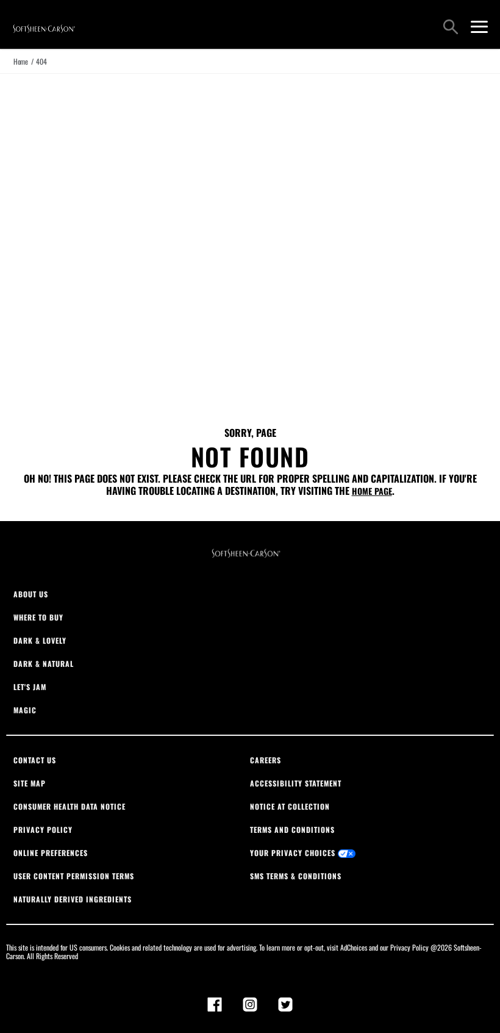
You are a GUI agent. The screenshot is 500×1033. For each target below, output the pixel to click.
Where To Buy (38, 617)
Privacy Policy (43, 829)
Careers (265, 760)
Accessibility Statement (295, 783)
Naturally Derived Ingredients (72, 899)
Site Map (29, 783)
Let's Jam (29, 687)
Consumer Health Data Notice (69, 806)
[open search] (451, 28)
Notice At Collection (290, 806)
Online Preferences (50, 853)
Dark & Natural (43, 663)
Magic (25, 710)
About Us (30, 594)
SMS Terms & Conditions (295, 876)
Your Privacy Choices (294, 853)
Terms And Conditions (292, 829)
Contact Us (34, 760)
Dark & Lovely (39, 640)
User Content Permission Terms (73, 876)
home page (372, 490)
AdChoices (353, 947)
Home (20, 61)
